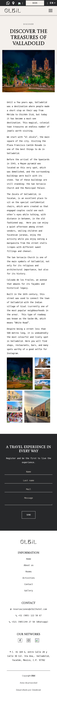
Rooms (29, 571)
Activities (28, 578)
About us (28, 565)
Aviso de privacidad (28, 682)
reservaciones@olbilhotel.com (29, 609)
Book (35, 3)
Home (28, 559)
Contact (28, 584)
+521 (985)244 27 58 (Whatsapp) (29, 622)
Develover (36, 689)
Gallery (28, 590)
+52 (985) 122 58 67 (29, 615)
